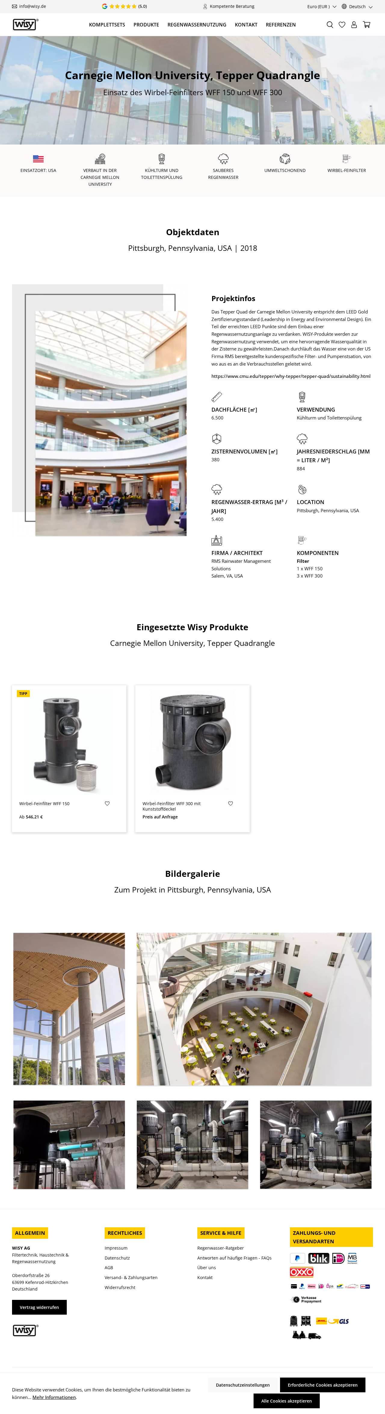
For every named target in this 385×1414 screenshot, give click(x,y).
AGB (109, 1267)
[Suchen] (330, 24)
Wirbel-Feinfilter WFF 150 (44, 803)
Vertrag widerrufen (39, 1307)
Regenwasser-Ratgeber (220, 1248)
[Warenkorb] (366, 24)
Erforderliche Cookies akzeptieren (323, 1385)
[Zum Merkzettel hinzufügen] (107, 805)
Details (69, 790)
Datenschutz (117, 1258)
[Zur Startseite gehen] (25, 24)
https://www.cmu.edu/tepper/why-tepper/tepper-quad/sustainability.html (291, 376)
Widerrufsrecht (120, 1287)
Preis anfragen (193, 790)
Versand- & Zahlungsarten (131, 1277)
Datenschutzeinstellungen (243, 1385)
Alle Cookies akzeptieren (286, 1401)
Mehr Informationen (54, 1397)
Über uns (206, 1267)
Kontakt (205, 1277)
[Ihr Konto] (354, 24)
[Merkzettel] (342, 24)
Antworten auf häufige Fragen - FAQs (234, 1258)
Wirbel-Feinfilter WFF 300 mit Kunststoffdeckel (172, 806)
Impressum (116, 1248)
